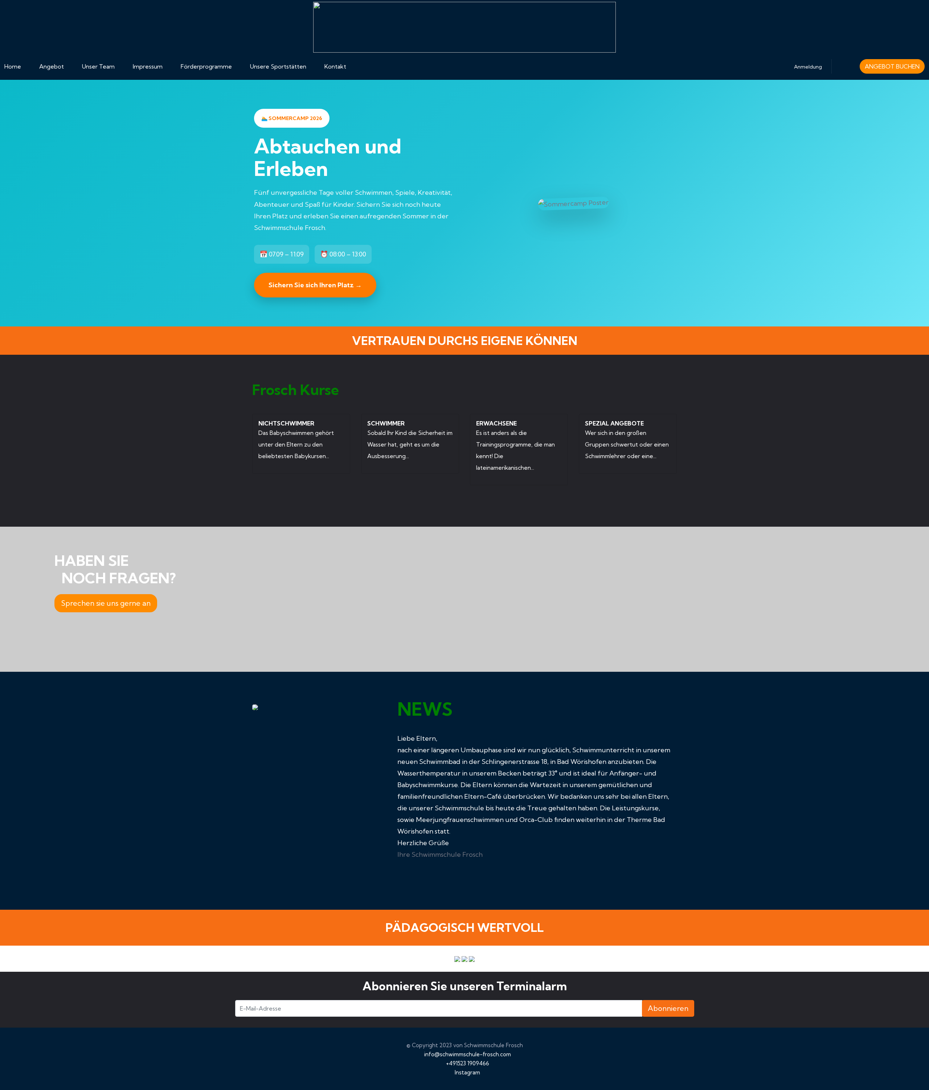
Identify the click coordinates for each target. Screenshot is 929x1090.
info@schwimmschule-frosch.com (467, 1054)
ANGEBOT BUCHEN (892, 66)
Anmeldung (808, 66)
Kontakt (335, 66)
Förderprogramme (206, 66)
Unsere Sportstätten (278, 66)
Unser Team (98, 66)
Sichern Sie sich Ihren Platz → (315, 285)
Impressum (148, 66)
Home (12, 66)
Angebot (51, 66)
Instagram (467, 1072)
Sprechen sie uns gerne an (106, 603)
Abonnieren (668, 1008)
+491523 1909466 (467, 1063)
